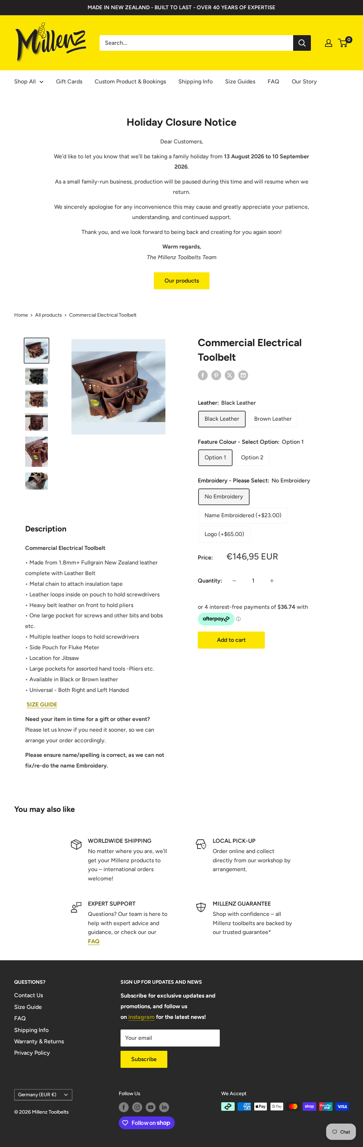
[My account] (328, 43)
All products (48, 315)
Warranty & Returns (39, 1041)
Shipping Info (195, 81)
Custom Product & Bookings (130, 81)
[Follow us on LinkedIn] (164, 1107)
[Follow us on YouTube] (151, 1107)
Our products (181, 280)
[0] (343, 43)
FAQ (273, 81)
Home (21, 315)
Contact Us (28, 995)
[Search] (302, 43)
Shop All (25, 81)
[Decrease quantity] (234, 580)
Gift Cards (69, 81)
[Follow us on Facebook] (124, 1107)
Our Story (304, 81)
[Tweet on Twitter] (230, 375)
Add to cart (231, 640)
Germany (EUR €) (37, 1094)
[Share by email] (243, 375)
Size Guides (240, 81)
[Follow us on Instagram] (137, 1107)
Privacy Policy (32, 1052)
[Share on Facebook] (203, 375)
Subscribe (144, 1059)
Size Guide (28, 1007)
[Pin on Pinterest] (216, 375)
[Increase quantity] (271, 580)
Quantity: (210, 580)
